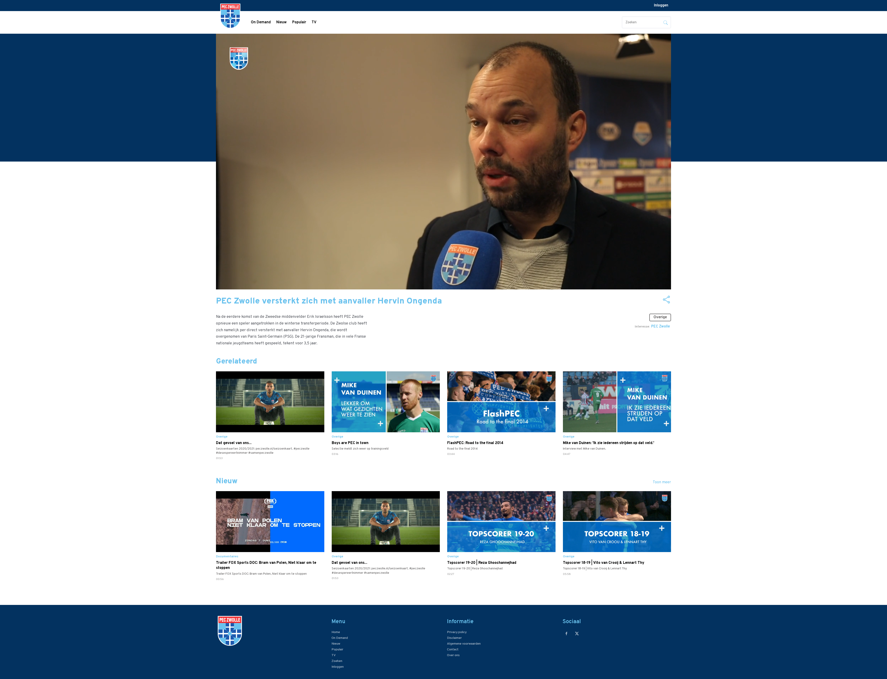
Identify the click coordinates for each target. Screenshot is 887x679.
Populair (299, 22)
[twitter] (577, 633)
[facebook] (566, 633)
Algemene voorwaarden (464, 644)
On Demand (261, 22)
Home (335, 632)
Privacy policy (457, 632)
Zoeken (336, 661)
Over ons (453, 655)
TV (314, 22)
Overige (660, 317)
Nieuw (281, 22)
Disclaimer (454, 638)
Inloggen (661, 5)
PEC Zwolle (660, 326)
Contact (453, 650)
